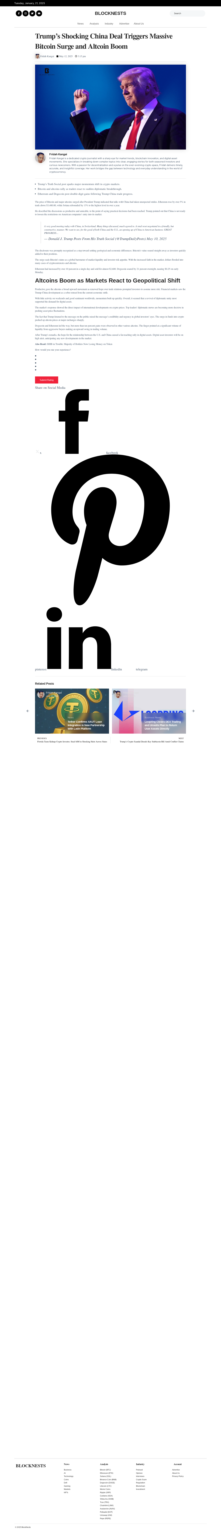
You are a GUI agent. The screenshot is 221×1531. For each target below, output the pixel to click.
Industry (109, 23)
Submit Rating (47, 380)
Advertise (124, 23)
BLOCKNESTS (110, 13)
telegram (141, 669)
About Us (139, 23)
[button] (81, 23)
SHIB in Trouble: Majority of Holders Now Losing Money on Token (79, 343)
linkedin (116, 669)
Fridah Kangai (54, 692)
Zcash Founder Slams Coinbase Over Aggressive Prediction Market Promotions (163, 725)
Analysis (94, 23)
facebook (112, 452)
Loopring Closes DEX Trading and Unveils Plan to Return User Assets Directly (86, 725)
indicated (105, 201)
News (80, 23)
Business (72, 717)
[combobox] (187, 13)
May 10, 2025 (157, 238)
